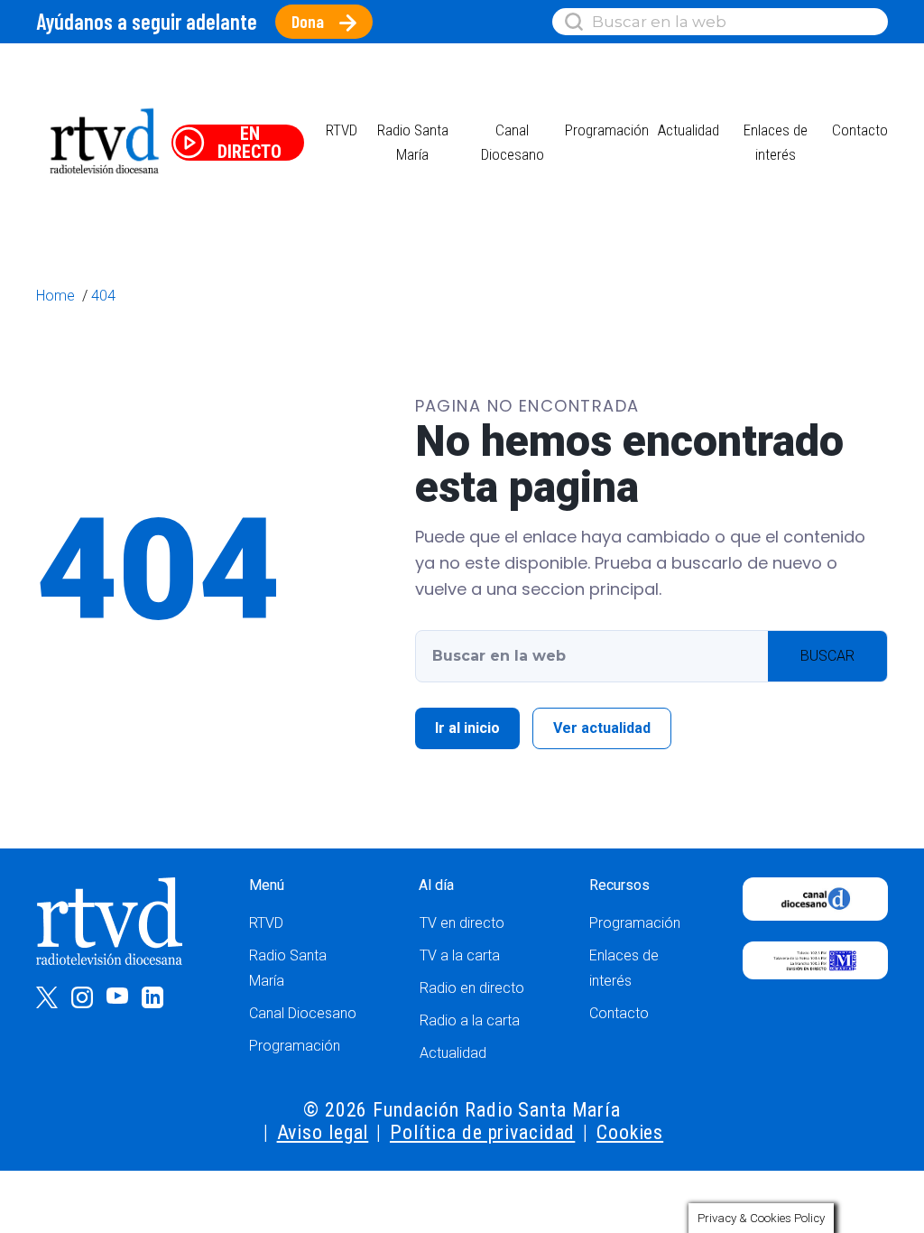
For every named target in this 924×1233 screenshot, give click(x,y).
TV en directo (462, 923)
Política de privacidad (482, 1132)
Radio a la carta (470, 1020)
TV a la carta (460, 955)
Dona (307, 21)
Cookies (629, 1132)
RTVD (266, 923)
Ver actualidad (602, 728)
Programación (294, 1045)
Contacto (860, 130)
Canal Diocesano (302, 1013)
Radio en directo (472, 988)
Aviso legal (323, 1132)
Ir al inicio (467, 728)
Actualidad (688, 130)
